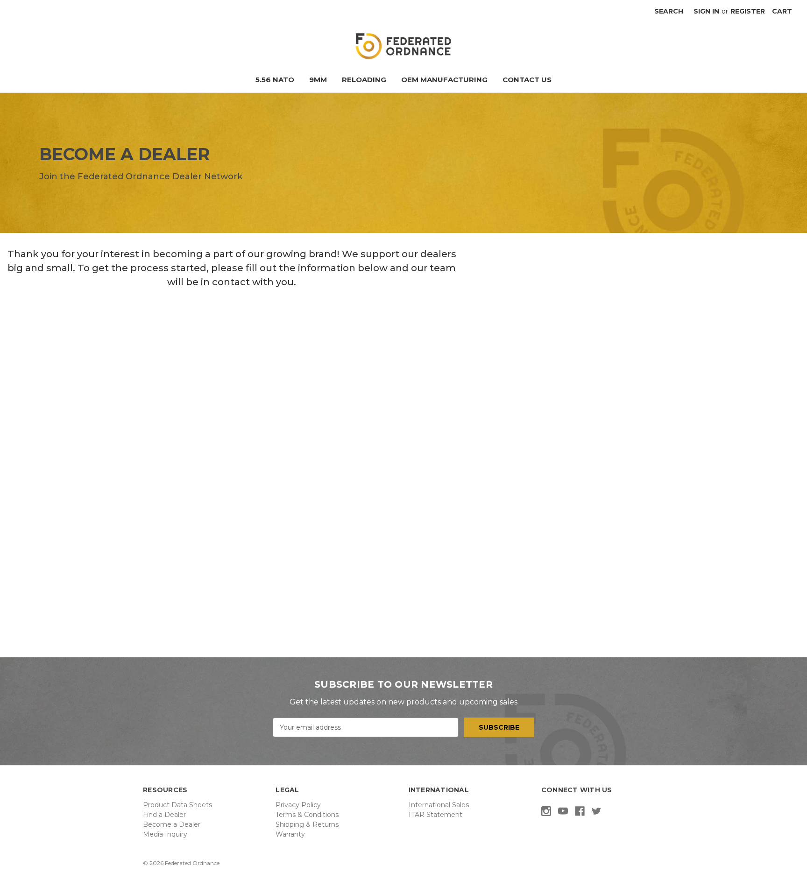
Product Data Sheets (177, 805)
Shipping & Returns (307, 824)
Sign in (706, 11)
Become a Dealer (171, 824)
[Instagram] (546, 811)
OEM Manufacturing (444, 79)
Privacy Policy (298, 805)
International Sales (439, 805)
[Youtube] (563, 811)
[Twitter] (597, 811)
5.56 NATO (274, 79)
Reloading (364, 79)
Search (668, 11)
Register (747, 11)
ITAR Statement (435, 814)
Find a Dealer (164, 814)
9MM (318, 79)
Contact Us (527, 79)
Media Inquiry (165, 834)
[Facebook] (580, 811)
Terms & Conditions (307, 814)
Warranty (290, 834)
